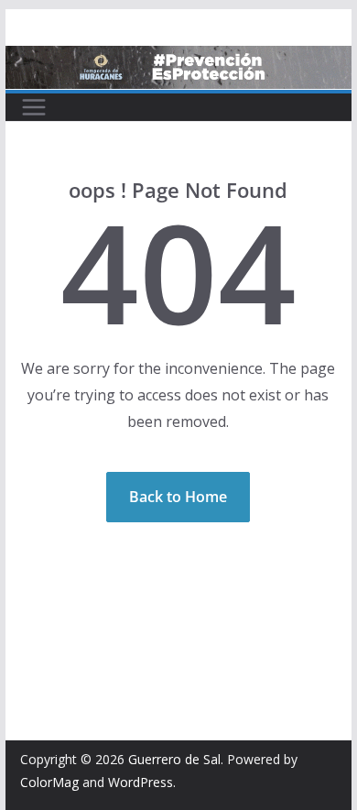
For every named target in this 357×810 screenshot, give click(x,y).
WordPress (140, 782)
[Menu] (34, 107)
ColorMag (49, 782)
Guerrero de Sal (174, 759)
